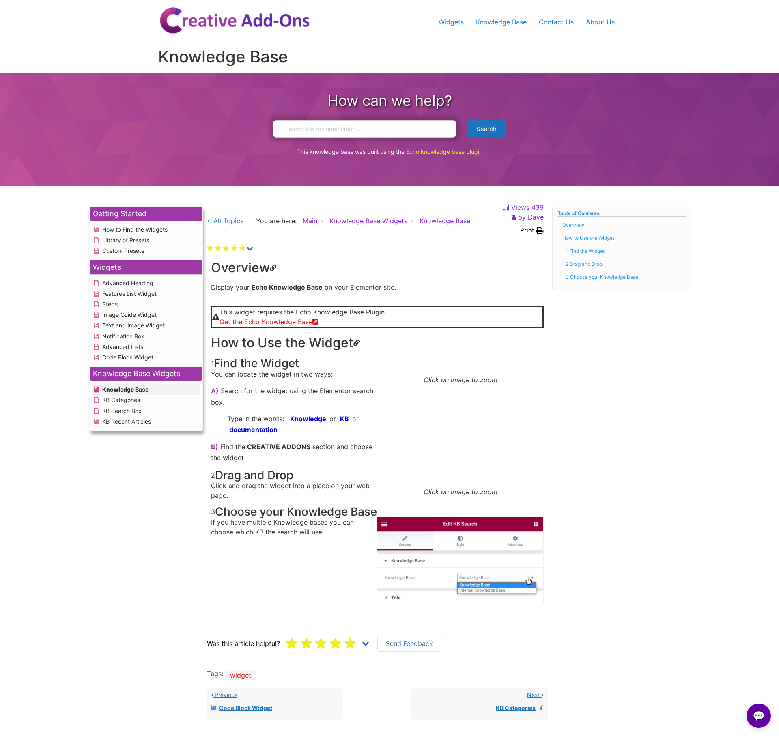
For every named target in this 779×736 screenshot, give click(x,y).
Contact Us (556, 22)
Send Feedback (409, 643)
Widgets (451, 22)
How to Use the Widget (588, 238)
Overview (573, 225)
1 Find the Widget (585, 251)
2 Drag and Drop (584, 264)
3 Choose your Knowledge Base (602, 277)
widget (240, 675)
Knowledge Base (501, 22)
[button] (532, 230)
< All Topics (225, 220)
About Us (600, 22)
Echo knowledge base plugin (444, 151)
